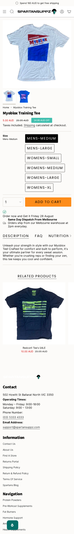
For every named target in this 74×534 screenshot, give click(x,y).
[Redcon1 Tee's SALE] (34, 313)
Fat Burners (9, 511)
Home (6, 107)
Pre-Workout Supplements (17, 505)
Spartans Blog (11, 485)
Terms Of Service (12, 479)
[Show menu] (4, 12)
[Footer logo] (22, 377)
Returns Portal (11, 461)
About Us (8, 449)
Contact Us (9, 443)
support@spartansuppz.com (21, 427)
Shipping (29, 125)
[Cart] (69, 12)
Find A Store (10, 455)
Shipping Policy (11, 467)
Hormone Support (13, 517)
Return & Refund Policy (16, 473)
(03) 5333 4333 (13, 417)
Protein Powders (12, 499)
